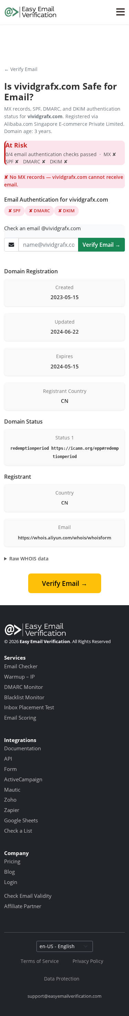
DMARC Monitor (23, 686)
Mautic (12, 789)
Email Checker (20, 666)
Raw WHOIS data (29, 558)
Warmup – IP (19, 676)
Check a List (18, 830)
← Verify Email (20, 69)
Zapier (11, 809)
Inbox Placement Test (29, 707)
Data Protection (61, 978)
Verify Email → (101, 244)
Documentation (22, 748)
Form (10, 768)
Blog (9, 871)
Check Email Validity (28, 895)
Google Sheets (21, 820)
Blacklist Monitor (24, 697)
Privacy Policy (88, 961)
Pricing (12, 861)
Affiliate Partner (22, 906)
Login (10, 881)
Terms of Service (40, 961)
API (8, 758)
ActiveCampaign (23, 779)
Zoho (10, 799)
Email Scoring (20, 717)
